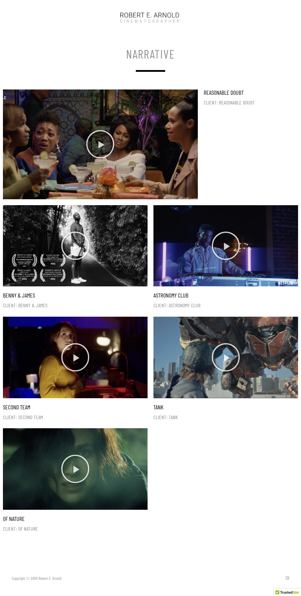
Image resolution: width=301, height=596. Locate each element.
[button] (100, 144)
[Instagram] (287, 578)
